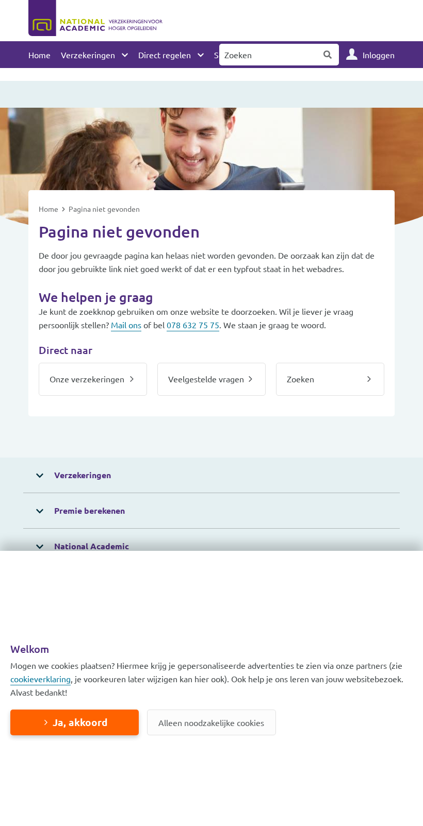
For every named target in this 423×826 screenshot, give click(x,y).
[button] (211, 475)
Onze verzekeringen (87, 379)
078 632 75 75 (193, 324)
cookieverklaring (40, 678)
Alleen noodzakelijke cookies (211, 722)
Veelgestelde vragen (206, 379)
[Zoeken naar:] (268, 54)
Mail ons (126, 324)
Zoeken (328, 54)
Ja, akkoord (80, 722)
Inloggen (379, 54)
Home (39, 54)
